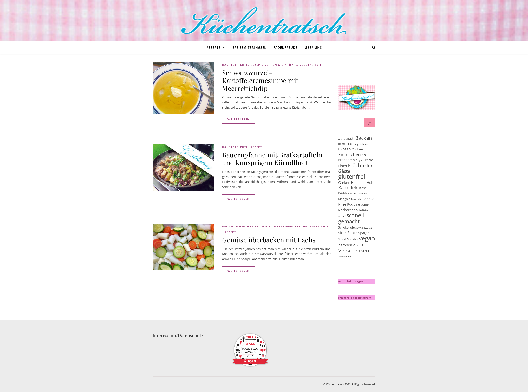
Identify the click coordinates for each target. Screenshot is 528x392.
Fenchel (368, 160)
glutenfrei (351, 176)
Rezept (256, 65)
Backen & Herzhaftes (240, 226)
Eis (364, 154)
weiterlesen (238, 119)
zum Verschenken (353, 247)
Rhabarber (346, 210)
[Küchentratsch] (264, 20)
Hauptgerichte (235, 65)
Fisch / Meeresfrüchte (281, 226)
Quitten (365, 204)
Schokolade (346, 227)
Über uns (313, 47)
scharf (342, 216)
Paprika (368, 198)
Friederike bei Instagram (354, 298)
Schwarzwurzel (364, 227)
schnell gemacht (351, 218)
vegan (367, 238)
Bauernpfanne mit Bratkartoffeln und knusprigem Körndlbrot (272, 158)
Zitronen (345, 245)
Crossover (347, 149)
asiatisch (346, 138)
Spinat (342, 239)
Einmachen (349, 154)
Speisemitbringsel (249, 47)
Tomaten (352, 239)
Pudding (353, 204)
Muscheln (356, 199)
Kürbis (342, 193)
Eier (360, 149)
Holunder (358, 182)
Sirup (342, 232)
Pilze (342, 204)
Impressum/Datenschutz (178, 335)
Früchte (357, 165)
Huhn (371, 182)
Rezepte (213, 47)
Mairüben (361, 193)
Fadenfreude (285, 47)
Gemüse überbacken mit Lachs (269, 239)
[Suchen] (369, 124)
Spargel (364, 232)
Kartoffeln (348, 188)
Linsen (352, 193)
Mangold (344, 199)
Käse (363, 188)
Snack (352, 232)
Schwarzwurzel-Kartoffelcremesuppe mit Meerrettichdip (260, 80)
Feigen (359, 160)
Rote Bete (362, 210)
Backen (363, 137)
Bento (342, 144)
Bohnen (363, 144)
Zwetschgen (344, 256)
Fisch (342, 165)
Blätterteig (352, 144)
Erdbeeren (346, 160)
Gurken (344, 182)
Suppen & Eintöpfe (281, 65)
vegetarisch (310, 65)
